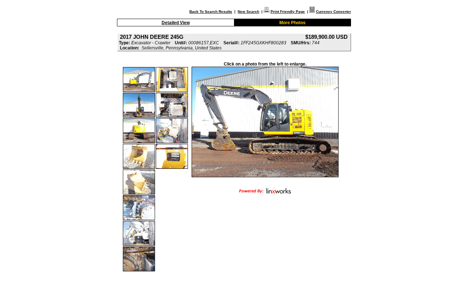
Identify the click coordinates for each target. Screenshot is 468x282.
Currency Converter (333, 12)
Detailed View (176, 22)
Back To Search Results (210, 12)
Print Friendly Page (288, 12)
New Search (248, 12)
